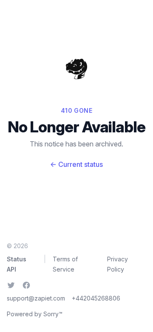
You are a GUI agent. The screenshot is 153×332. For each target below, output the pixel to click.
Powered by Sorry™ (34, 314)
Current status (76, 164)
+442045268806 (96, 298)
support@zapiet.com (36, 298)
